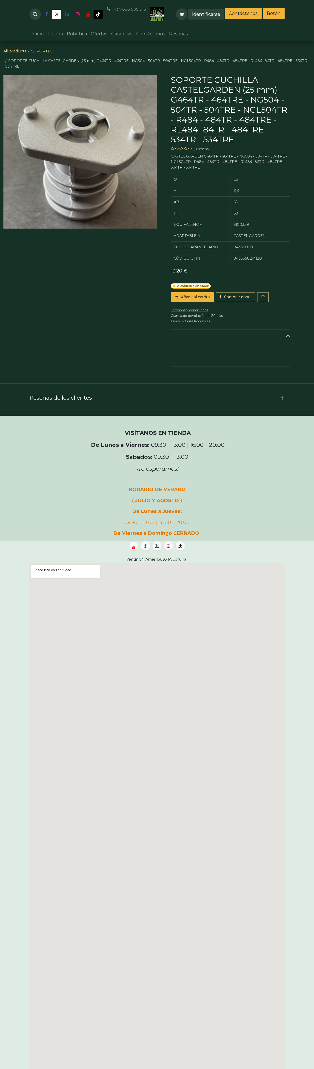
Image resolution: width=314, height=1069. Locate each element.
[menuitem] (37, 34)
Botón (274, 13)
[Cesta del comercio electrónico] (181, 14)
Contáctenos (243, 13)
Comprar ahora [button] (237, 297)
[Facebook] (46, 14)
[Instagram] (77, 14)
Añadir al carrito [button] (195, 297)
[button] (35, 14)
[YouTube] (87, 14)
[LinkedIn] (67, 14)
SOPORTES (42, 51)
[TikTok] (98, 14)
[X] (56, 14)
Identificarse (206, 14)
